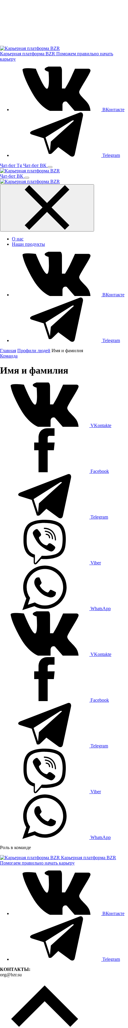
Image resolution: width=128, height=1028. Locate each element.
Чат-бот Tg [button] (11, 165)
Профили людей (33, 350)
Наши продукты (28, 244)
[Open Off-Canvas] (50, 167)
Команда (9, 355)
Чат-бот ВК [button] (35, 165)
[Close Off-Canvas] (47, 208)
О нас (18, 238)
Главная (8, 350)
